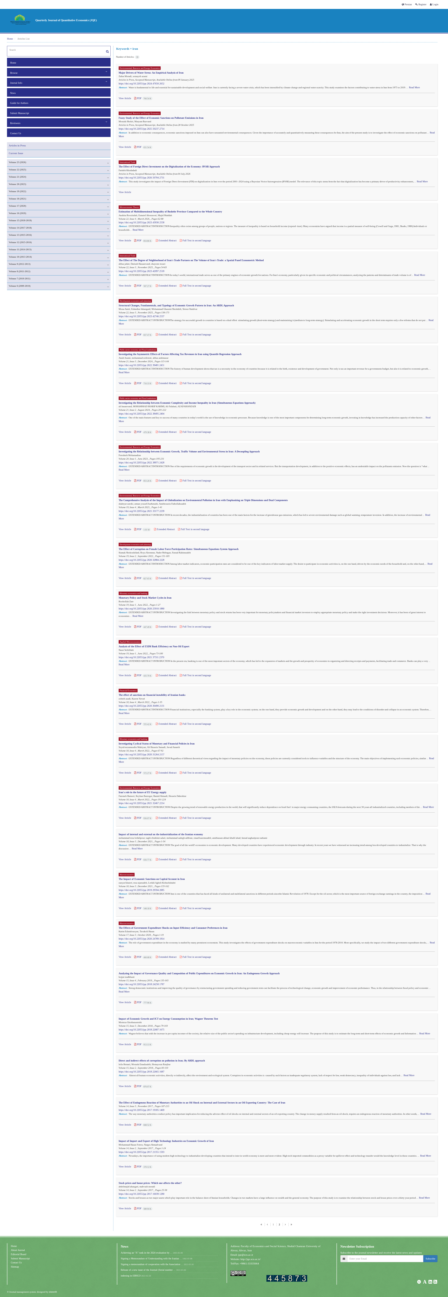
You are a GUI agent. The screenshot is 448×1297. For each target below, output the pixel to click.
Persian (408, 4)
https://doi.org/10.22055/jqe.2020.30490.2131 (141, 705)
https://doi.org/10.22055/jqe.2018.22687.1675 (141, 1029)
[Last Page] (291, 1224)
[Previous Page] (267, 1224)
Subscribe (430, 1258)
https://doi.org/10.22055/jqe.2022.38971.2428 (141, 462)
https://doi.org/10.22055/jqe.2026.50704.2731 (141, 177)
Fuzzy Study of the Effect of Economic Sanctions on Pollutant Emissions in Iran (161, 117)
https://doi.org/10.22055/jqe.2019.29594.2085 (141, 890)
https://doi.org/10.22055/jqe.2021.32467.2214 (141, 803)
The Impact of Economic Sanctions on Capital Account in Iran (152, 878)
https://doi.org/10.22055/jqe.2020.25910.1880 (141, 608)
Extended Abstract (167, 240)
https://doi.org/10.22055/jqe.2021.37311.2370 (141, 657)
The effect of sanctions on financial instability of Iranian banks (152, 694)
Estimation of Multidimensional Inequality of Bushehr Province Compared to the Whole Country (170, 211)
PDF (143, 98)
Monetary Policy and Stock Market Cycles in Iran (145, 597)
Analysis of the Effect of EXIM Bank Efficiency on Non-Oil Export (154, 646)
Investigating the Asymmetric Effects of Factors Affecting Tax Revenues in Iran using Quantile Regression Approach (180, 354)
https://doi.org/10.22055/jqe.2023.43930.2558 (141, 222)
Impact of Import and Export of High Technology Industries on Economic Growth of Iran (166, 1140)
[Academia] (425, 1282)
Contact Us (15, 133)
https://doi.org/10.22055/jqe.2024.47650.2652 (141, 83)
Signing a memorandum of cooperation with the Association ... (152, 1264)
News (13, 93)
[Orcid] (419, 1282)
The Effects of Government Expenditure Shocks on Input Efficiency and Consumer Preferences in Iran (173, 927)
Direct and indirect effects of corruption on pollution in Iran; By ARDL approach (162, 1060)
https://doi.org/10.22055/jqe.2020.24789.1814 (141, 938)
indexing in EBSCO (131, 1275)
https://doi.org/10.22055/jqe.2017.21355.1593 (141, 1152)
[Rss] (435, 1282)
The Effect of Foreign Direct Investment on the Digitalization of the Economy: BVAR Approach (169, 166)
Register (422, 4)
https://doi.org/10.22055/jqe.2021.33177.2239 (141, 511)
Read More (414, 87)
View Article (125, 98)
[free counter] (286, 1278)
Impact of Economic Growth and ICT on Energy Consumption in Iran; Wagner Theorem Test (168, 1018)
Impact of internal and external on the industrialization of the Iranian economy (161, 834)
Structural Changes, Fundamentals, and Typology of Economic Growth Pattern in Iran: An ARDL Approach (176, 305)
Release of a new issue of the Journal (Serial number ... (148, 1269)
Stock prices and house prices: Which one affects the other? (150, 1182)
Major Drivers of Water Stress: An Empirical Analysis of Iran (151, 72)
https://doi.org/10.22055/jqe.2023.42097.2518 (141, 271)
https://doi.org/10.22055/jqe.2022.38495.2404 (141, 413)
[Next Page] (285, 1224)
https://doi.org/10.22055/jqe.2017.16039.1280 (141, 1193)
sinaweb (53, 1291)
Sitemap (15, 1266)
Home (10, 38)
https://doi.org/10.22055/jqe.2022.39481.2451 (141, 365)
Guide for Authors (19, 103)
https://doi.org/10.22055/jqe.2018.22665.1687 (141, 1071)
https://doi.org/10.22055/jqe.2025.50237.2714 (141, 128)
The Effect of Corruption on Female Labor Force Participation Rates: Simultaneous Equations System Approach (179, 548)
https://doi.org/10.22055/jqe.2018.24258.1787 (141, 984)
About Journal (18, 1250)
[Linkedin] (430, 1282)
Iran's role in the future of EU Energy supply (142, 792)
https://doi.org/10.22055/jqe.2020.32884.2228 (141, 559)
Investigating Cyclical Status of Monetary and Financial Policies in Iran (157, 743)
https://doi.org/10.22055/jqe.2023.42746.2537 (141, 316)
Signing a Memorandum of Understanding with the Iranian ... (151, 1258)
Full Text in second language (196, 240)
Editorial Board (18, 1254)
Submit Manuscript (19, 113)
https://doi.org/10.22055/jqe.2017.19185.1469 (141, 1110)
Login (435, 4)
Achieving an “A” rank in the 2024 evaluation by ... (146, 1252)
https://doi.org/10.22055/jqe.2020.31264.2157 (141, 754)
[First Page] (261, 1224)
